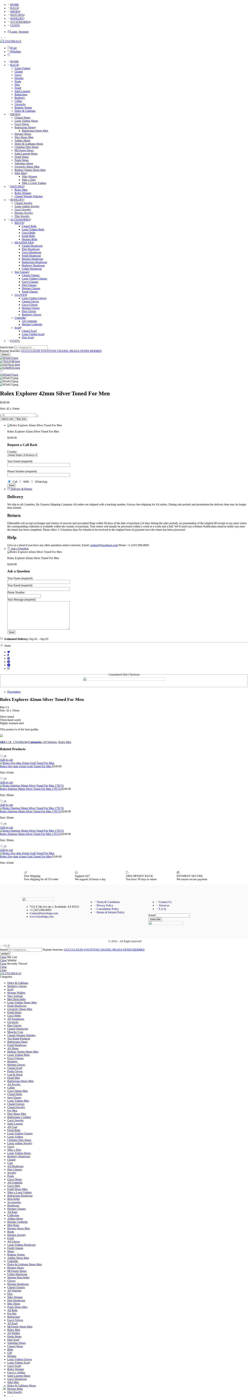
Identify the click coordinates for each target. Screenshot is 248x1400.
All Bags (12, 1212)
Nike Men (20, 173)
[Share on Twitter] (8, 651)
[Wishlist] (1, 371)
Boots (10, 1231)
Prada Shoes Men (17, 1307)
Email (152, 915)
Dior (17, 84)
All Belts (12, 1310)
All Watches (50, 742)
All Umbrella (29, 321)
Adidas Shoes (22, 140)
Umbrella (20, 317)
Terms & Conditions (108, 902)
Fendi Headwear (31, 255)
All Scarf (12, 1323)
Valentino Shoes (24, 163)
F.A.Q (162, 908)
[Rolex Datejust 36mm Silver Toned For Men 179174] (124, 785)
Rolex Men (21, 189)
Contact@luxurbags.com (44, 913)
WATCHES (17, 15)
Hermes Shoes (23, 133)
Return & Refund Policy (111, 912)
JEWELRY (16, 18)
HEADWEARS (24, 242)
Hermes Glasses (31, 288)
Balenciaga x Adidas (19, 1117)
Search (5, 354)
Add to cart (7, 419)
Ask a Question (19, 548)
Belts (10, 1349)
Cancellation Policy (108, 908)
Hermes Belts (29, 239)
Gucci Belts (28, 232)
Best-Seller (13, 1198)
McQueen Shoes (24, 150)
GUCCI (26, 350)
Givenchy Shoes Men (27, 166)
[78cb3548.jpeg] (10, 361)
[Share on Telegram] (8, 665)
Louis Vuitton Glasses (34, 278)
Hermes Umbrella (32, 324)
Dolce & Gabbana (25, 110)
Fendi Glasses (30, 291)
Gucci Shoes (22, 124)
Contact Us (165, 902)
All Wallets (13, 1333)
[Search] (8, 55)
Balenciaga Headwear (34, 262)
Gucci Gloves (30, 304)
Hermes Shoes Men (18, 1228)
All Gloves (13, 1241)
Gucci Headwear (31, 252)
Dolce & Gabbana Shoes (29, 143)
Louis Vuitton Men (18, 1100)
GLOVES (20, 294)
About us (164, 905)
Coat (10, 1162)
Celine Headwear (32, 268)
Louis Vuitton (22, 68)
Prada (18, 81)
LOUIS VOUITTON (44, 350)
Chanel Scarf (29, 330)
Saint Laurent (22, 91)
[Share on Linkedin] (8, 661)
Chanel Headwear (32, 245)
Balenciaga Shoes (25, 127)
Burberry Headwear (33, 265)
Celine (18, 101)
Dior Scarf (28, 337)
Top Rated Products (18, 1038)
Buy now (21, 419)
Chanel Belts (29, 226)
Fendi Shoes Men (17, 1189)
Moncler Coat (15, 1032)
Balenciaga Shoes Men (35, 130)
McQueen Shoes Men (19, 1326)
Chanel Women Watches (29, 196)
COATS (15, 25)
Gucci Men (13, 1185)
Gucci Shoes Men (17, 1090)
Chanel (19, 71)
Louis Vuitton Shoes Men (22, 1002)
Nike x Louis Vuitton (34, 183)
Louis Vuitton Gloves (34, 298)
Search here (7, 347)
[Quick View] (5, 756)
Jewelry (11, 1172)
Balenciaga (21, 94)
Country (12, 451)
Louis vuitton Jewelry (27, 206)
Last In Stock (15, 1074)
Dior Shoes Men (24, 137)
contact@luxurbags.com (104, 545)
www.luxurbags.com (42, 916)
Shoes (10, 1251)
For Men (12, 1110)
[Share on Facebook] (8, 655)
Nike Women (29, 176)
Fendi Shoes (22, 156)
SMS (26, 481)
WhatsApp (40, 481)
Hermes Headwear (32, 258)
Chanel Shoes (22, 117)
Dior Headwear (31, 249)
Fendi (18, 87)
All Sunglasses (15, 1018)
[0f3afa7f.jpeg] (9, 358)
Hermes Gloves (31, 308)
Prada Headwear (16, 1005)
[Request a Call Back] (5, 946)
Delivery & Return (21, 488)
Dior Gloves (29, 311)
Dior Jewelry (22, 216)
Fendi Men (13, 1077)
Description (14, 691)
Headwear (13, 1205)
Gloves (11, 1280)
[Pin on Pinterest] (8, 658)
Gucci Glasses (30, 281)
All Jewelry (14, 1084)
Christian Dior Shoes (26, 147)
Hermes (19, 78)
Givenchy (20, 104)
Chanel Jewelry (23, 203)
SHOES (15, 11)
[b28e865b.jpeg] (10, 367)
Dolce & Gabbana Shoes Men (24, 1264)
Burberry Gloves (31, 314)
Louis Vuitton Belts (33, 229)
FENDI (85, 350)
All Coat (12, 1126)
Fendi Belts (28, 236)
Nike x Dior (29, 179)
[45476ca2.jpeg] (10, 364)
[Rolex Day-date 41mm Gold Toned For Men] (124, 763)
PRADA (75, 350)
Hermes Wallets (16, 992)
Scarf (18, 327)
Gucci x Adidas (16, 1372)
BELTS (19, 222)
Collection (13, 1215)
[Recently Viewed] (8, 946)
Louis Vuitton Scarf (33, 334)
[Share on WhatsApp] (8, 668)
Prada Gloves (15, 1071)
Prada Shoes (22, 160)
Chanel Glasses (30, 275)
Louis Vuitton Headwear (21, 1244)
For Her (11, 1313)
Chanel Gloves (30, 301)
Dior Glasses (29, 285)
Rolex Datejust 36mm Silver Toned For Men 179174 (30, 788)
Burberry (20, 97)
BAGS (14, 8)
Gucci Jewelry (23, 209)
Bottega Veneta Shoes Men (30, 169)
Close (3, 957)
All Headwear (15, 1166)
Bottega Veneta (23, 107)
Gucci (18, 74)
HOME (14, 4)
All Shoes (13, 1048)
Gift (9, 1352)
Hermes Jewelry (24, 212)
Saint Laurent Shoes (26, 153)
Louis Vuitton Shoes (26, 120)
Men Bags (13, 1225)
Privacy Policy (105, 905)
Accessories (14, 1202)
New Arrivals (15, 996)
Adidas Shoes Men (18, 1257)
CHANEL (63, 350)
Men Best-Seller (16, 999)
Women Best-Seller (18, 1277)
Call (14, 481)
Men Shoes (13, 1303)
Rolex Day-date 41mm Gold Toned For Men (26, 766)
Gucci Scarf (14, 1365)
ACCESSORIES (20, 21)
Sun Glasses (22, 272)
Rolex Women (23, 193)
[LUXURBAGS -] (10, 41)
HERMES (96, 350)
